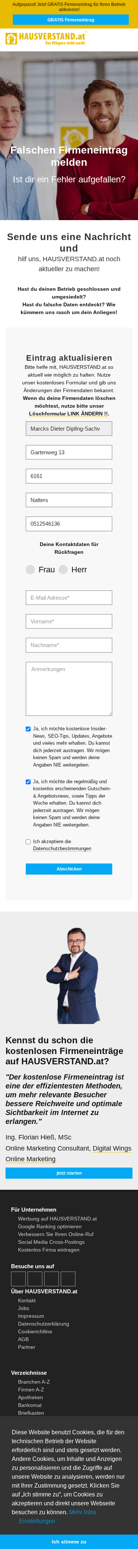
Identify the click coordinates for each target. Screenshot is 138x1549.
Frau (47, 569)
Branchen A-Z (34, 1382)
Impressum (31, 1316)
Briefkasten (31, 1413)
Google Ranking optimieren (50, 1226)
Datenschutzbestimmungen (62, 848)
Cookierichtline (35, 1331)
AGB (23, 1339)
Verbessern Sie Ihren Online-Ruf (55, 1234)
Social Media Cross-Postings (51, 1242)
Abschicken (69, 869)
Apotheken (30, 1397)
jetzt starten (69, 1173)
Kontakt (27, 1300)
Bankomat (30, 1405)
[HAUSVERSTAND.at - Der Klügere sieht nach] (69, 37)
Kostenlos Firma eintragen (48, 1250)
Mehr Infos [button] (82, 1512)
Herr (79, 569)
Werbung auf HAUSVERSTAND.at (57, 1219)
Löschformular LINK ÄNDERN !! (68, 414)
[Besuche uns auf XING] (68, 1279)
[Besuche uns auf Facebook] (18, 1279)
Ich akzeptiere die (62, 845)
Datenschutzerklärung (43, 1324)
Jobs (23, 1308)
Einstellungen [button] (36, 1521)
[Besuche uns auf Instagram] (35, 1279)
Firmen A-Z (31, 1390)
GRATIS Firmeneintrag (70, 20)
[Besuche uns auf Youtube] (51, 1279)
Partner (26, 1347)
